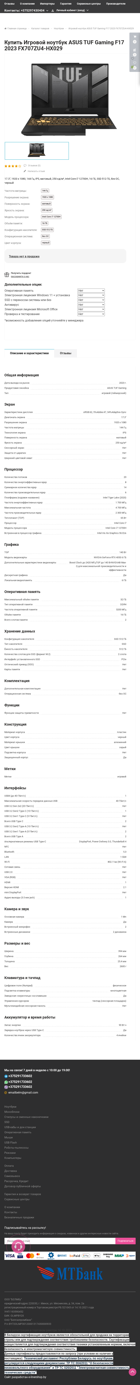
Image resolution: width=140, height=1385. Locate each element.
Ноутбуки (10, 1106)
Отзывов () (34, 165)
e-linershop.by (37, 1377)
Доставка (10, 1171)
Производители (115, 3)
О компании (27, 3)
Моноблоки (12, 1111)
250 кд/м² (46, 210)
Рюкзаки (10, 1152)
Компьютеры (12, 1158)
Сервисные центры (89, 3)
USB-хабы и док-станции (20, 1127)
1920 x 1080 (47, 197)
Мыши (8, 1137)
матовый (46, 204)
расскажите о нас (20, 276)
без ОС (45, 236)
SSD (6, 1122)
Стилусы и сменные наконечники (26, 1117)
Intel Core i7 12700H (51, 217)
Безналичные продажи (19, 1217)
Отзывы (9, 3)
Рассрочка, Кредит (16, 1181)
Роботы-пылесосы (16, 1147)
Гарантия (65, 3)
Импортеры (47, 3)
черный (45, 243)
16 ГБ (44, 223)
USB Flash (10, 1142)
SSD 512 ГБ (47, 230)
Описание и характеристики (29, 353)
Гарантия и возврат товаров (22, 1194)
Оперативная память (17, 1132)
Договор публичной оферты (22, 1186)
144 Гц (45, 191)
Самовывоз (12, 1176)
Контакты (10, 1212)
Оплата (9, 1165)
